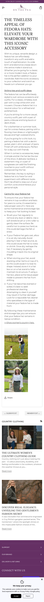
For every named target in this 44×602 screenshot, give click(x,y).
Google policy (35, 591)
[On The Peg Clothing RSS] (41, 421)
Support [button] (6, 547)
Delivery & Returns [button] (11, 562)
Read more (7, 471)
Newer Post (33, 413)
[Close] (42, 579)
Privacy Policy (24, 591)
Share (10, 398)
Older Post (10, 413)
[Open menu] (5, 7)
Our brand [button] (7, 554)
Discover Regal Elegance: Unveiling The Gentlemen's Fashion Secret (20, 510)
